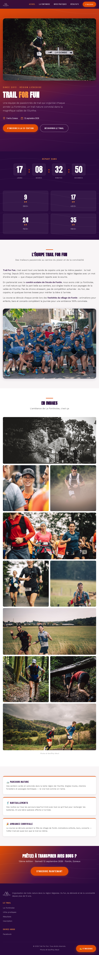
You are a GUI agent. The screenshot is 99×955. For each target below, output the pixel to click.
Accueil (32, 4)
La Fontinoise (44, 4)
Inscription (7, 921)
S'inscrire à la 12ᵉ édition (20, 128)
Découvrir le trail (54, 128)
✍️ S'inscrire (86, 948)
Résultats (75, 4)
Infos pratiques (60, 4)
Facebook (7, 934)
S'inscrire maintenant (49, 871)
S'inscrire (89, 4)
